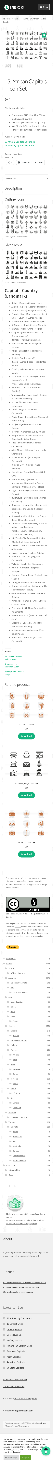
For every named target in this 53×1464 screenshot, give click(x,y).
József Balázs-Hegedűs (28, 913)
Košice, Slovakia (14, 1340)
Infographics (14, 1170)
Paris (15, 1059)
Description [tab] (10, 178)
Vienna (16, 1035)
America (12, 978)
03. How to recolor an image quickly (21, 1223)
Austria (14, 1031)
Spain (13, 1088)
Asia (10, 997)
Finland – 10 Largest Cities (19, 1345)
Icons (9, 963)
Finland (14, 1045)
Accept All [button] (25, 1457)
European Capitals (19, 1040)
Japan (13, 1016)
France (14, 1050)
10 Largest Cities (15, 1323)
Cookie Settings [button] (11, 1457)
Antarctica (17, 1136)
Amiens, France (14, 1329)
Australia (17, 1146)
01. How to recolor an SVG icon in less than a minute (24, 1282)
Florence (16, 1069)
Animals (14, 1127)
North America (19, 1155)
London (16, 1103)
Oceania (12, 1112)
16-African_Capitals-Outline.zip (20, 141)
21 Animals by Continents (19, 1318)
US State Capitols (20, 992)
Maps (10, 1175)
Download (26, 736)
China (13, 1006)
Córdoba (16, 1093)
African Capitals (18, 973)
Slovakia (14, 1079)
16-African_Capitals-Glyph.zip (19, 145)
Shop (16, 18)
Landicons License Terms (15, 1379)
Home (9, 18)
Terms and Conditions (13, 1386)
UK (12, 1098)
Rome (15, 1074)
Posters (10, 1165)
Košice (15, 1083)
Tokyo (15, 1021)
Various (11, 1122)
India (13, 1011)
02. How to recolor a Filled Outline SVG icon (25, 1220)
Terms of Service (18, 1426)
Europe (11, 1026)
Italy (13, 1064)
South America (19, 1160)
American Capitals (19, 982)
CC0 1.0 (9, 917)
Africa (11, 968)
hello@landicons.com (22, 1410)
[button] (44, 35)
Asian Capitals (17, 1002)
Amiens (16, 1055)
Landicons (10, 913)
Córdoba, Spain (14, 1334)
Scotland (17, 1107)
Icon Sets (24, 18)
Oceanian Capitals (19, 1117)
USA (12, 987)
